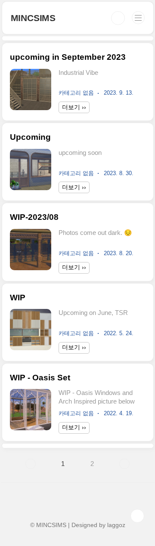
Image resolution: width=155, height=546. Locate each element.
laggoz (116, 524)
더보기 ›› (74, 107)
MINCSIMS (33, 18)
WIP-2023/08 (34, 217)
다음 (124, 464)
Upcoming (30, 137)
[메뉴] (138, 17)
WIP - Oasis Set (40, 377)
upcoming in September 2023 (68, 57)
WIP (17, 297)
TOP (137, 516)
